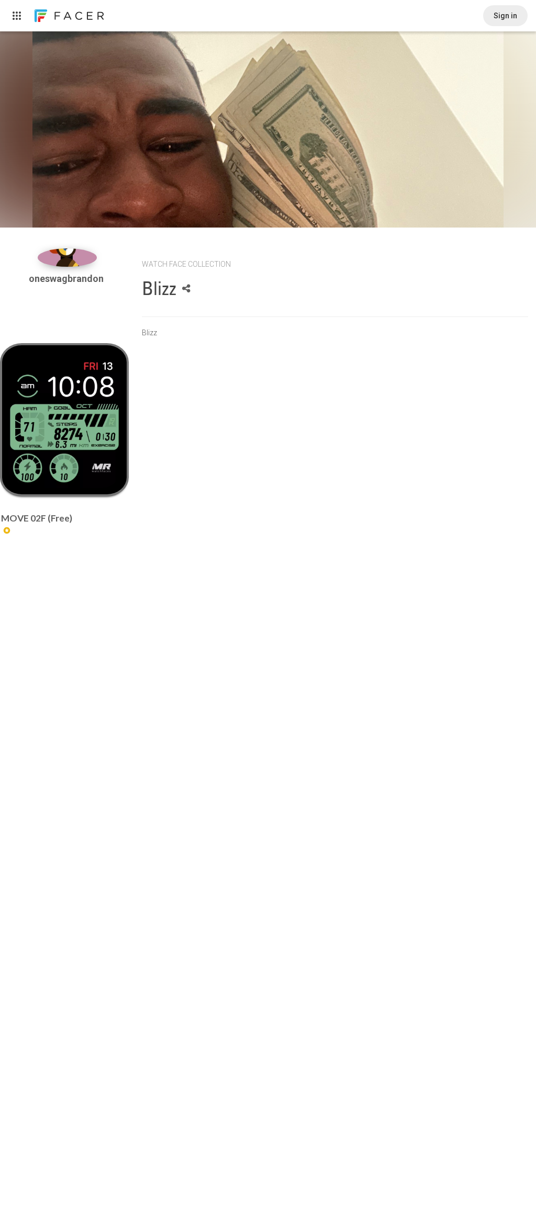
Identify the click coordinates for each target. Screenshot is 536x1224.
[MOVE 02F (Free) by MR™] (64, 420)
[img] (67, 257)
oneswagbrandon (67, 278)
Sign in (505, 16)
